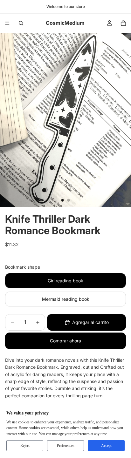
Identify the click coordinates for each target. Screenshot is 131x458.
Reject (25, 445)
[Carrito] (123, 23)
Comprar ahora (65, 340)
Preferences (65, 445)
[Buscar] (21, 23)
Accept (106, 445)
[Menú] (7, 23)
